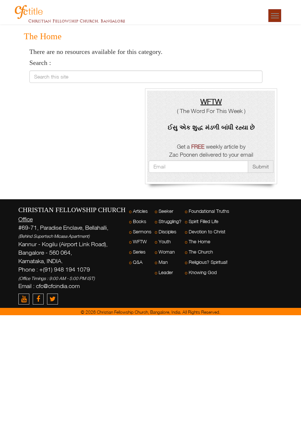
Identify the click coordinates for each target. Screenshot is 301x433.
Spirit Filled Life (203, 221)
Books (139, 221)
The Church (201, 252)
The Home (199, 241)
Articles (140, 211)
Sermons (142, 231)
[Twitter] (53, 299)
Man (163, 262)
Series (139, 252)
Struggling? (170, 221)
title (35, 10)
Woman (167, 252)
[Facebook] (40, 299)
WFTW (140, 241)
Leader (166, 272)
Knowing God (203, 272)
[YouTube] (25, 299)
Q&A (137, 262)
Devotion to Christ (207, 231)
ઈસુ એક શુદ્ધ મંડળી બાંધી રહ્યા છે (211, 127)
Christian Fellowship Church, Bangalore (76, 20)
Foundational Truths (209, 211)
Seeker (166, 211)
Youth (165, 241)
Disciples (167, 231)
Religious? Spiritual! (208, 262)
